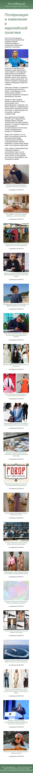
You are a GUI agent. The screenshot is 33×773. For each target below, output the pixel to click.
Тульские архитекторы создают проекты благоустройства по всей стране (16, 543)
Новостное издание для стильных (16, 6)
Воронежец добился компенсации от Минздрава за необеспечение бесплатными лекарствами (16, 454)
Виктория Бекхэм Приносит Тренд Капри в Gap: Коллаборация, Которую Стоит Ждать (16, 424)
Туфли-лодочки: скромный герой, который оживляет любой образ (16, 631)
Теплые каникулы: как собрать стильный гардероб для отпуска (16, 513)
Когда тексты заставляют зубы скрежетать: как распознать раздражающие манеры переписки (16, 335)
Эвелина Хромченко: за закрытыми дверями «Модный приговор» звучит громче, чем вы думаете (16, 274)
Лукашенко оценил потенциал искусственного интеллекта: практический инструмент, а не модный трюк (16, 722)
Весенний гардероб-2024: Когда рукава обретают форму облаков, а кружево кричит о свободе (16, 691)
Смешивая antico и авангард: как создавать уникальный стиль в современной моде (16, 244)
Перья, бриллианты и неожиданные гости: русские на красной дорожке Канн (16, 394)
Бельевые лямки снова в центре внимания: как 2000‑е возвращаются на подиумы (16, 304)
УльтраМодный (16, 3)
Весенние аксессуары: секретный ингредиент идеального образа (16, 752)
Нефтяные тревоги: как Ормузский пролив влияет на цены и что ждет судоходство (16, 660)
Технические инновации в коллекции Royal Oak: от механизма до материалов (16, 602)
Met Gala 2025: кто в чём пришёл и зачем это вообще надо (16, 365)
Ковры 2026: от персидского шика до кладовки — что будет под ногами (16, 215)
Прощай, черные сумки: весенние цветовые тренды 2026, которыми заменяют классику (16, 572)
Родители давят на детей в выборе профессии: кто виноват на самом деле (16, 185)
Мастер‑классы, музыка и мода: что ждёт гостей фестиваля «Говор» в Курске (16, 484)
